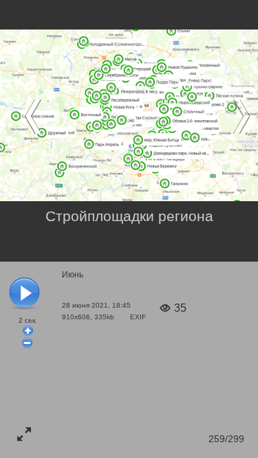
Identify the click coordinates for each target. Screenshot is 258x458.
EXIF (138, 317)
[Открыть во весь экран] (24, 434)
